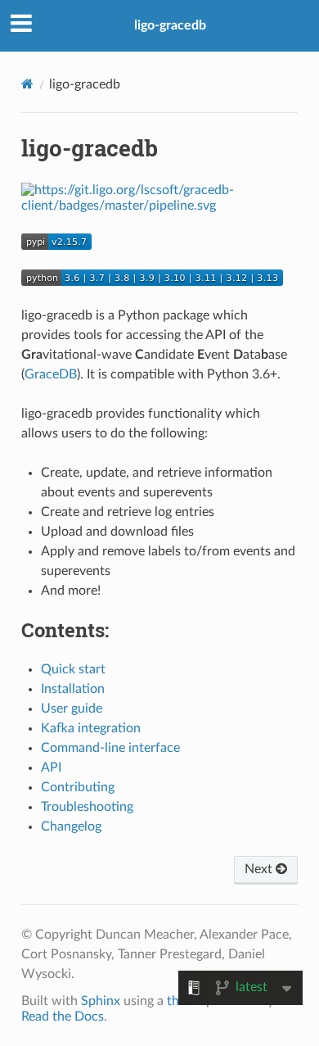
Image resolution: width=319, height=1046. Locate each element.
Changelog (71, 826)
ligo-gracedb (170, 25)
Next (260, 869)
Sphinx (100, 1001)
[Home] (27, 84)
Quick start (73, 669)
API (51, 767)
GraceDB (51, 374)
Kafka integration (91, 728)
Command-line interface (110, 747)
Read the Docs (62, 1016)
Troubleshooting (87, 806)
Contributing (78, 787)
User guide (71, 708)
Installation (73, 688)
